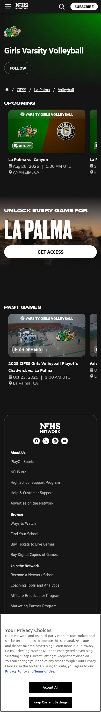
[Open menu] (7, 6)
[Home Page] (7, 89)
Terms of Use (44, 671)
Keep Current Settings (50, 702)
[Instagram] (55, 441)
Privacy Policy (16, 671)
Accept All (50, 687)
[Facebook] (36, 441)
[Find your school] (61, 6)
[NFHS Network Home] (22, 6)
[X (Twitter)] (45, 441)
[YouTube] (64, 441)
